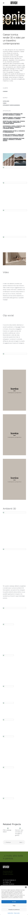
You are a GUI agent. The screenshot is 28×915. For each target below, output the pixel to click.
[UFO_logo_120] (14, 2)
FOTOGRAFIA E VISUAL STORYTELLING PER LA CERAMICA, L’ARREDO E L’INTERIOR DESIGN (14, 127)
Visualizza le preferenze (14, 909)
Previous (8, 842)
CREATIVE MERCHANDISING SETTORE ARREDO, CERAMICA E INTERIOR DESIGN (13, 139)
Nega (14, 905)
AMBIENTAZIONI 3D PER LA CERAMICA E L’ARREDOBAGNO (14, 131)
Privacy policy (17, 912)
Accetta (14, 901)
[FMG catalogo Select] (8, 828)
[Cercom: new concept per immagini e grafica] (20, 828)
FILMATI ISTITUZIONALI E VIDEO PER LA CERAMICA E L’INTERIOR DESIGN (13, 135)
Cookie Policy (10, 912)
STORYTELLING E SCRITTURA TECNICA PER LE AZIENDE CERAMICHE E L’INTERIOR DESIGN (14, 122)
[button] (26, 887)
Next (20, 842)
